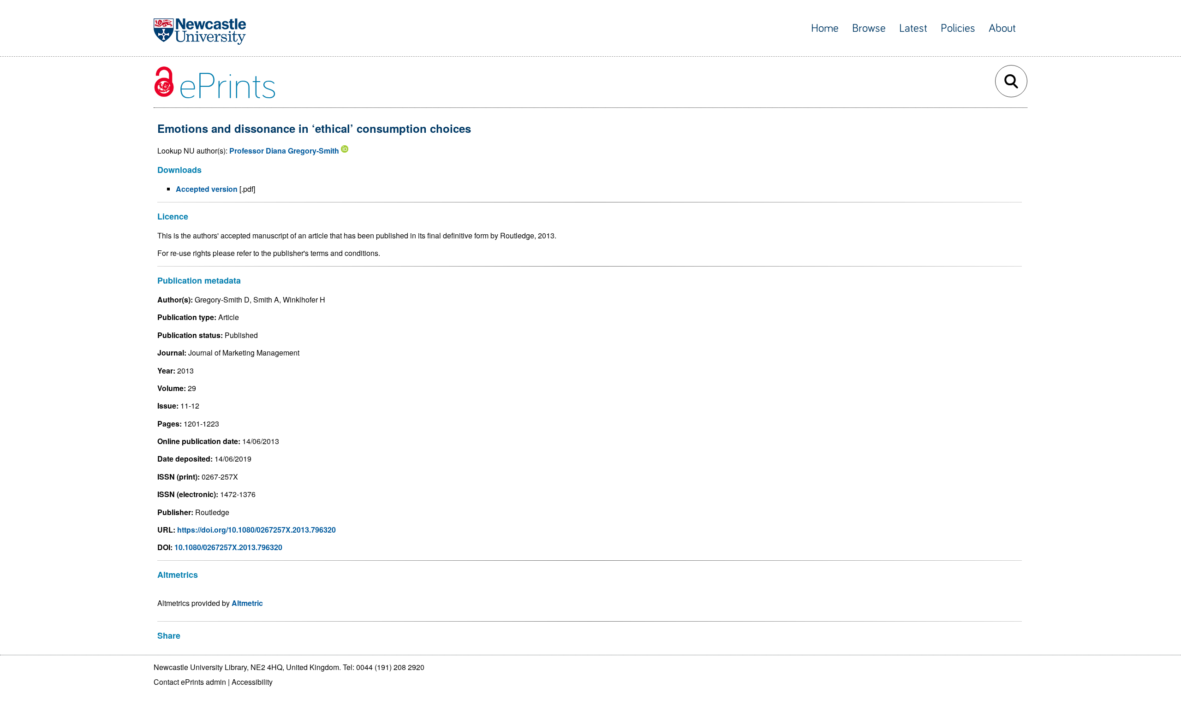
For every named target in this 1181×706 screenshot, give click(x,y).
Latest (913, 28)
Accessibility (252, 681)
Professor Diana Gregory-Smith (284, 150)
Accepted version (207, 189)
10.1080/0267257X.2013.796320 (228, 547)
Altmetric (247, 603)
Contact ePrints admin (190, 681)
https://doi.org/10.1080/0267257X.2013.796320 (256, 529)
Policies (958, 28)
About (1002, 28)
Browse (869, 28)
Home (825, 28)
